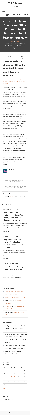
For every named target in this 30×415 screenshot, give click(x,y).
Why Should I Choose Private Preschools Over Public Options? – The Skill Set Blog (16, 335)
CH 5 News (15, 3)
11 (8, 376)
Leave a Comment (22, 59)
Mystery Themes (20, 412)
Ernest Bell (7, 297)
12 (11, 376)
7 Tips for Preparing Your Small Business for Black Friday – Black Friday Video (15, 187)
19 (11, 379)
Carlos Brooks (8, 306)
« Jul (4, 388)
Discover (5, 231)
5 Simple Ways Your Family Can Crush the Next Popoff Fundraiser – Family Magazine (15, 347)
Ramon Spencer (9, 291)
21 (18, 379)
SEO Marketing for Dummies (19, 297)
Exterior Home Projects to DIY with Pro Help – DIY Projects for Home (15, 181)
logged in (12, 196)
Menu (4, 11)
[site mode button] (7, 15)
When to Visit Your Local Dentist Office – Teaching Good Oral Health (14, 353)
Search (25, 14)
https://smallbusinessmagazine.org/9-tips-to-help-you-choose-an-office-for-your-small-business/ (14, 81)
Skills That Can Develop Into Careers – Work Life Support (13, 269)
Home (17, 57)
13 (14, 376)
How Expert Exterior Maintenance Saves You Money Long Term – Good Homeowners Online (15, 328)
